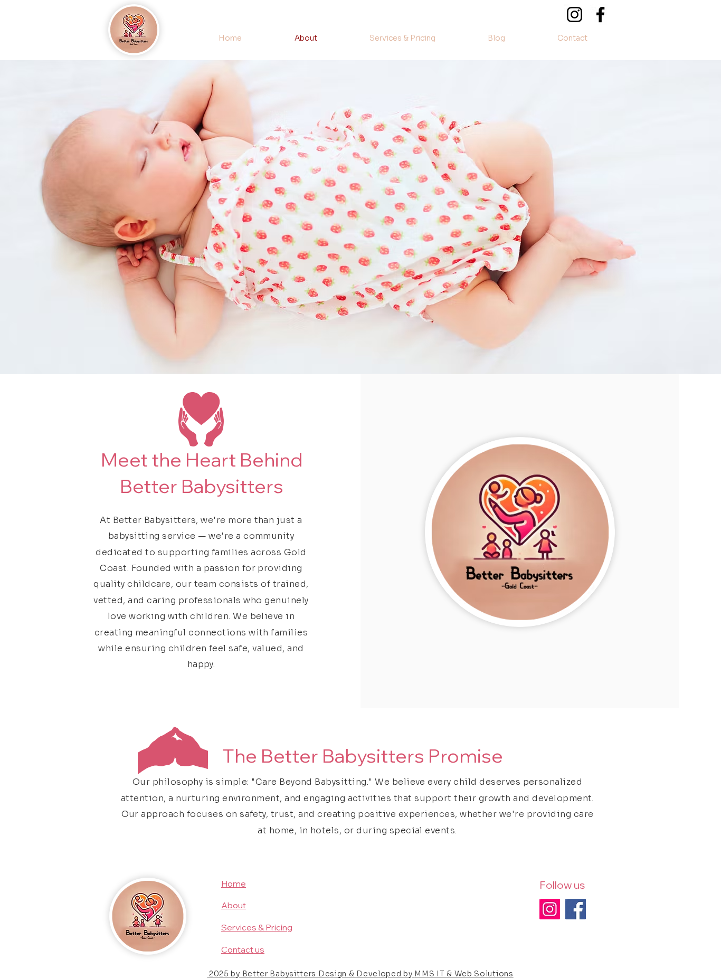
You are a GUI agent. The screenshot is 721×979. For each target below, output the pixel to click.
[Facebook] (600, 14)
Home (233, 883)
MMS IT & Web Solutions (463, 973)
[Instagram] (574, 14)
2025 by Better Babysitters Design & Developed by (310, 973)
